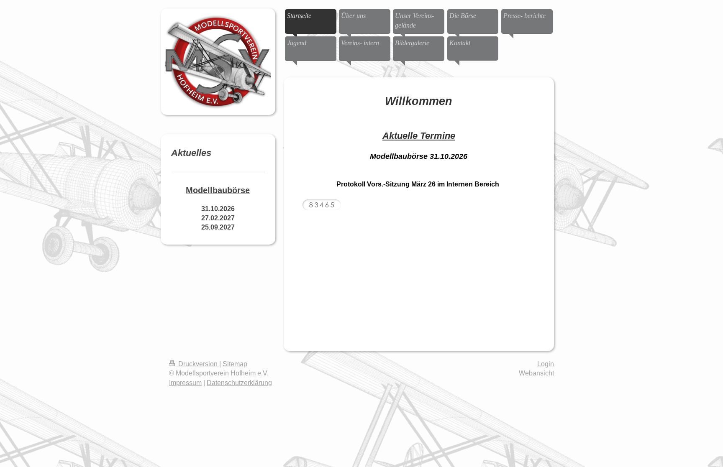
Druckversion (198, 363)
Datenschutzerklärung (239, 382)
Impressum (185, 382)
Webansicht (536, 373)
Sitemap (235, 363)
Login (545, 363)
